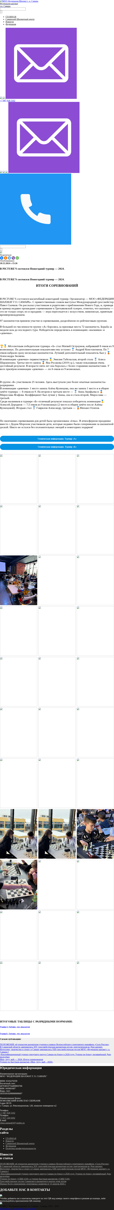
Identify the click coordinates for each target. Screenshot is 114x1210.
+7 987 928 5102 (7, 100)
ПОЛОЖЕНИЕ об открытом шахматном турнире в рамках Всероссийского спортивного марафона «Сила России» (54, 1044)
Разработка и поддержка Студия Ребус (18, 1209)
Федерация (11, 24)
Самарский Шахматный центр (20, 19)
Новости (10, 22)
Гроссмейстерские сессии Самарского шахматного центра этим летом (33, 1181)
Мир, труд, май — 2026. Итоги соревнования (21, 1059)
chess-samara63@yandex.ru (12, 1123)
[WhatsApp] (17, 258)
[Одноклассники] (5, 258)
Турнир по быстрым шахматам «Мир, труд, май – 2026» (26, 1062)
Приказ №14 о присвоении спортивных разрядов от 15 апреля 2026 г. (33, 1184)
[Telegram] (9, 258)
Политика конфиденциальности (21, 1148)
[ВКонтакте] (1, 258)
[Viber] (13, 258)
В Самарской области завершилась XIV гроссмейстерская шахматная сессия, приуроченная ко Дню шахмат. (51, 1047)
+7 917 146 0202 (7, 1118)
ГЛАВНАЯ (11, 17)
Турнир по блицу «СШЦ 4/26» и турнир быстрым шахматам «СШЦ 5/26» (35, 1179)
